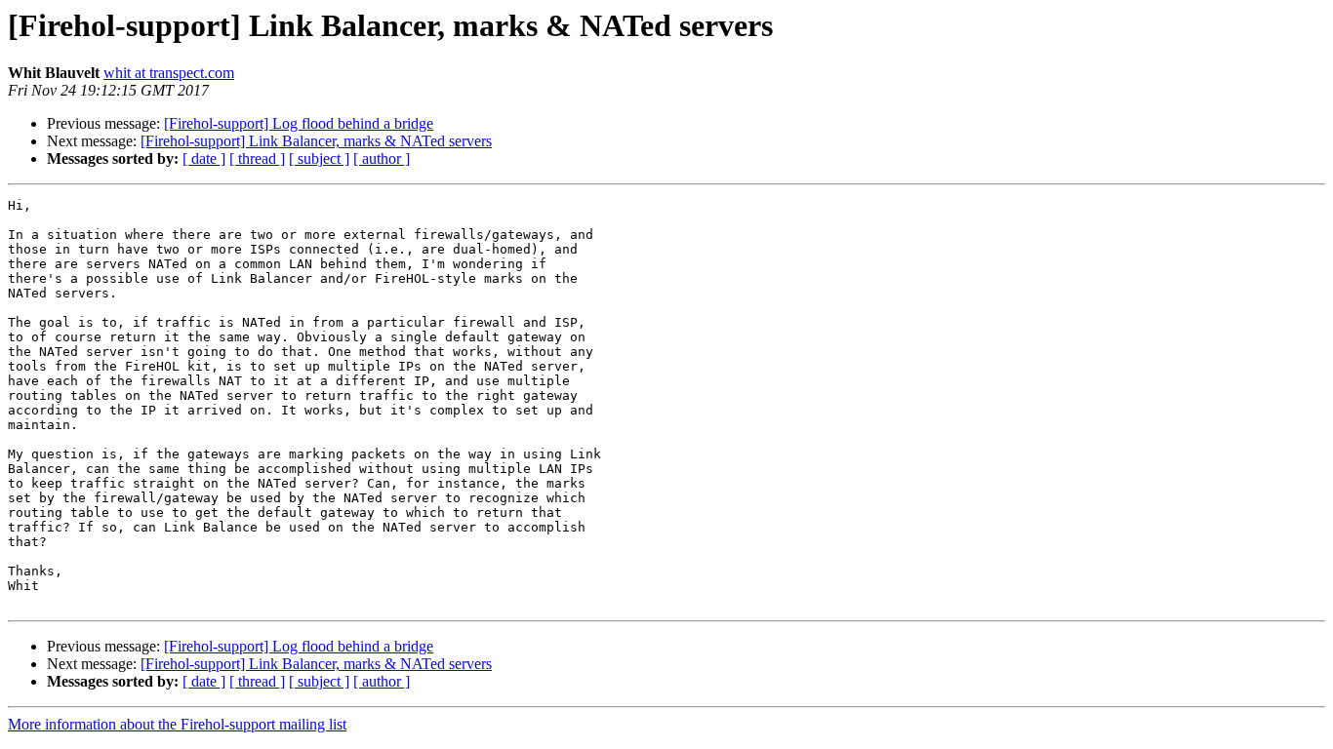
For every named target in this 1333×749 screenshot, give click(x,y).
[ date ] (203, 158)
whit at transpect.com (168, 72)
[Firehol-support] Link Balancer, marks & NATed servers (316, 141)
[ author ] (381, 158)
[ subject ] (319, 158)
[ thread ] (257, 158)
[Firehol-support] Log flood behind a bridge (298, 123)
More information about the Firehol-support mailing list (177, 724)
